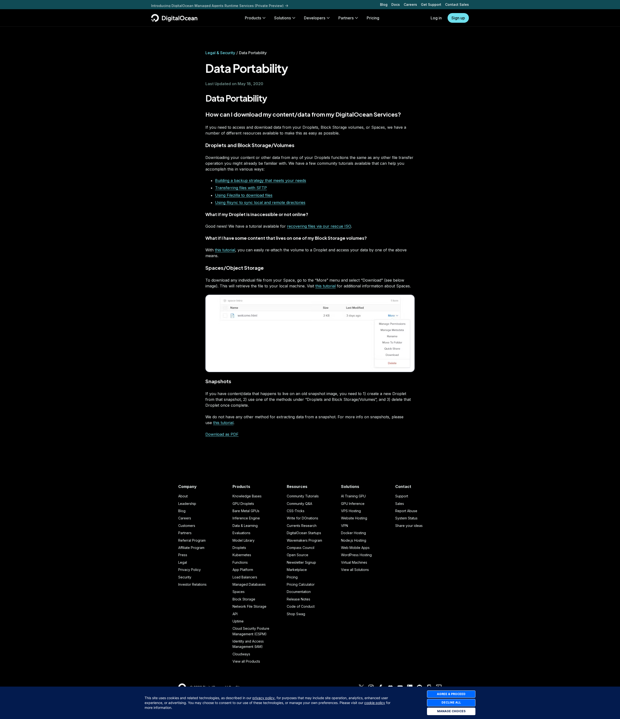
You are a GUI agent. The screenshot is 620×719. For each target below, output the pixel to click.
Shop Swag (296, 614)
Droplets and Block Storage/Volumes (249, 145)
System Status (406, 518)
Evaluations (241, 533)
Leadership (187, 504)
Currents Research (302, 526)
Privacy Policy (189, 570)
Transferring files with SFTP (241, 187)
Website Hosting (354, 518)
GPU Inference (352, 504)
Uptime (238, 621)
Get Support (431, 4)
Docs (395, 4)
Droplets (239, 548)
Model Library (243, 540)
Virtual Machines (354, 562)
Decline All (451, 702)
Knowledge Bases (247, 496)
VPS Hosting (351, 511)
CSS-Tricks (295, 511)
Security (184, 577)
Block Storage (243, 599)
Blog (384, 4)
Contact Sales (457, 4)
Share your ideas (409, 526)
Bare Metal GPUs (245, 511)
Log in (436, 17)
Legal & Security (220, 52)
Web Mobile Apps (355, 548)
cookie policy (374, 703)
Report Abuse (406, 511)
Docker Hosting (353, 533)
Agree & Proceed (451, 694)
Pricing (292, 577)
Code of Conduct (301, 606)
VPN (344, 526)
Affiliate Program (191, 548)
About (183, 496)
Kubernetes (241, 555)
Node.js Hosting (353, 540)
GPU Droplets (243, 504)
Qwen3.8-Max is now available (177, 4)
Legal (182, 562)
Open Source (297, 555)
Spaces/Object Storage (234, 268)
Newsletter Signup (301, 562)
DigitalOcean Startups (304, 533)
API (235, 614)
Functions (240, 562)
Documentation (299, 592)
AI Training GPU (353, 496)
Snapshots (218, 381)
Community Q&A (299, 504)
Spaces (238, 592)
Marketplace (297, 570)
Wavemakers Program (304, 540)
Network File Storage (249, 606)
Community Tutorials (303, 496)
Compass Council (300, 548)
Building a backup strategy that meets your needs (260, 180)
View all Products (246, 661)
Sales (399, 504)
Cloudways (241, 654)
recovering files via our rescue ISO (319, 226)
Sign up (458, 17)
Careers (410, 4)
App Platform (242, 570)
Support (401, 496)
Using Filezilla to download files (243, 195)
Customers (186, 526)
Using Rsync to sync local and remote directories (260, 202)
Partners (185, 533)
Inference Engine (246, 518)
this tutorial (225, 249)
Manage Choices (451, 711)
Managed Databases (249, 584)
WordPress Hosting (356, 555)
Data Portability (236, 98)
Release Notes (298, 599)
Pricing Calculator (301, 584)
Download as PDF (222, 434)
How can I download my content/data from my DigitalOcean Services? (303, 114)
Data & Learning (245, 526)
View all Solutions (355, 570)
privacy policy (263, 698)
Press (182, 555)
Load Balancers (244, 577)
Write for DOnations (302, 518)
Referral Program (192, 540)
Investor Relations (192, 584)
